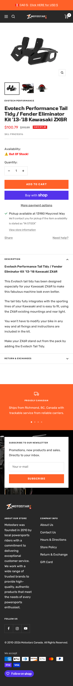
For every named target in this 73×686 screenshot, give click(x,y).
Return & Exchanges (17, 358)
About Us (46, 525)
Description (12, 259)
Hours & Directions (53, 539)
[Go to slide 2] (34, 422)
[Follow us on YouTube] (25, 628)
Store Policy (48, 547)
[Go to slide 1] (31, 422)
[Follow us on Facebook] (8, 628)
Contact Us (48, 532)
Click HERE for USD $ (44, 5)
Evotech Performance (19, 101)
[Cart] (67, 16)
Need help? (61, 238)
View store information (22, 229)
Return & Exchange (54, 554)
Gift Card (46, 562)
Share (8, 238)
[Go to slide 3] (38, 422)
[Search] (13, 16)
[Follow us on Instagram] (17, 628)
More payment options (36, 205)
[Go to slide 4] (41, 422)
